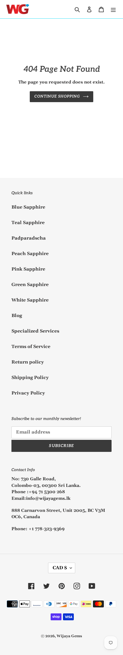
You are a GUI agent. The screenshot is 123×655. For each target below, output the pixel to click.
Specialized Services (35, 331)
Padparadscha (28, 238)
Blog (16, 315)
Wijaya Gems (69, 636)
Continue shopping (57, 96)
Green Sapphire (30, 284)
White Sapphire (30, 300)
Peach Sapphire (30, 253)
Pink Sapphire (28, 269)
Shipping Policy (30, 377)
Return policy (27, 362)
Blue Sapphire (28, 207)
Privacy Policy (28, 393)
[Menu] (113, 9)
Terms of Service (30, 346)
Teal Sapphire (28, 223)
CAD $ (60, 568)
